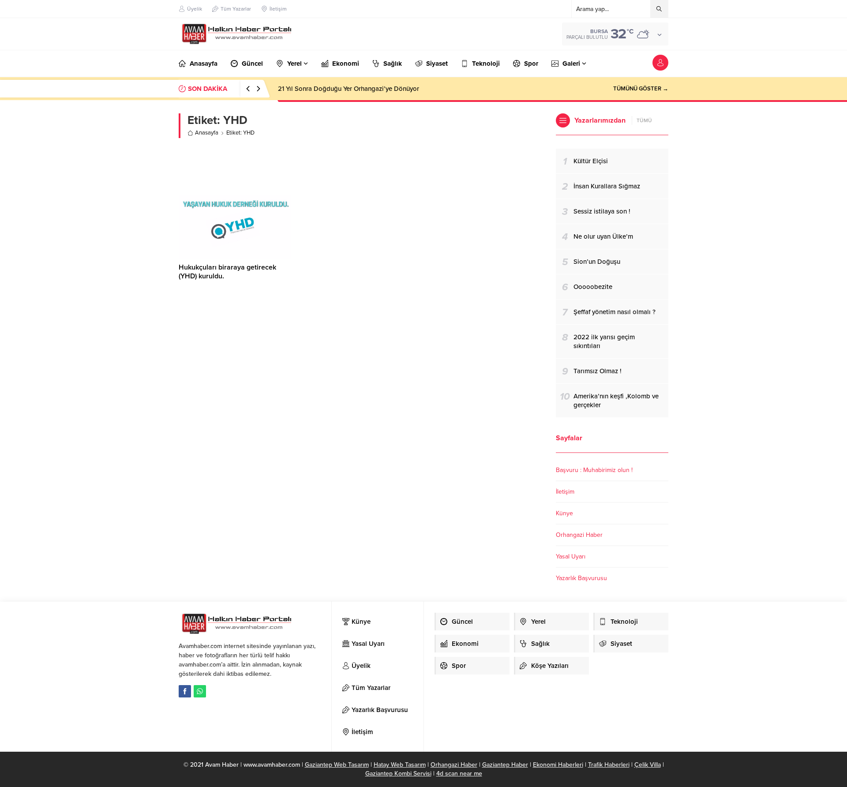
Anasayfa (206, 132)
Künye (564, 513)
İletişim (565, 491)
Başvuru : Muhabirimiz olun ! (594, 470)
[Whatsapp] (200, 691)
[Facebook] (185, 691)
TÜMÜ (644, 120)
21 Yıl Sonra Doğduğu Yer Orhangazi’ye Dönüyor (348, 89)
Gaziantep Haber (505, 764)
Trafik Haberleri (609, 764)
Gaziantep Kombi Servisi (398, 773)
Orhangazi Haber (579, 535)
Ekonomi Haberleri (558, 764)
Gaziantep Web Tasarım (337, 764)
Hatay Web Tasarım (400, 764)
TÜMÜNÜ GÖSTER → (640, 88)
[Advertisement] (360, 167)
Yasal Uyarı (570, 556)
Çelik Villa (647, 764)
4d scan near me (459, 773)
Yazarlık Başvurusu (581, 578)
